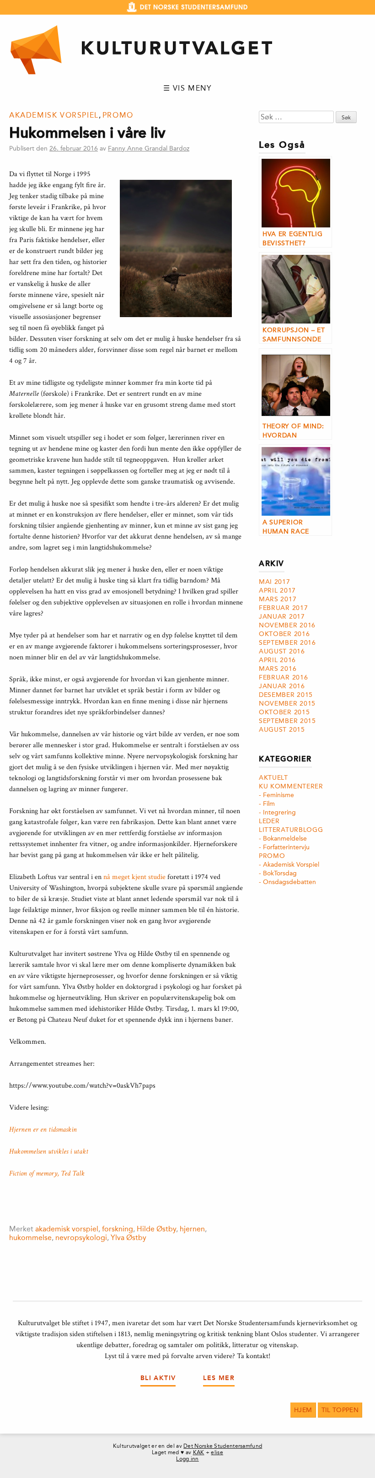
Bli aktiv (158, 1378)
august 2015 (282, 730)
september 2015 (287, 721)
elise (217, 1452)
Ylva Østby (128, 1237)
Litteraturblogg (291, 830)
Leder (269, 821)
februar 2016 (283, 677)
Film (269, 804)
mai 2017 (274, 582)
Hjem (303, 1410)
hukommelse (30, 1237)
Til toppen (340, 1410)
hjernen (192, 1228)
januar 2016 (282, 686)
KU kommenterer (291, 786)
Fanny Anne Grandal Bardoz (148, 148)
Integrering (279, 812)
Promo (118, 115)
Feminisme (278, 795)
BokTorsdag (280, 873)
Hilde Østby (156, 1228)
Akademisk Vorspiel (54, 115)
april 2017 (277, 590)
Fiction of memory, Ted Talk (47, 1173)
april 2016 (277, 660)
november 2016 (287, 625)
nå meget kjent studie (134, 877)
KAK (198, 1452)
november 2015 (287, 703)
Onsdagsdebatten (289, 882)
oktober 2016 (284, 634)
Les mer (219, 1378)
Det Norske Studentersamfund (222, 1446)
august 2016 (282, 651)
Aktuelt (273, 778)
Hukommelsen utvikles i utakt (48, 1151)
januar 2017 (282, 616)
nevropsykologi (81, 1237)
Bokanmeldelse (285, 838)
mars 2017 (277, 599)
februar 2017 (283, 608)
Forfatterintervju (286, 847)
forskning (117, 1228)
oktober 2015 (284, 712)
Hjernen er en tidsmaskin (43, 1129)
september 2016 (287, 643)
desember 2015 (286, 695)
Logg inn (187, 1459)
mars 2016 (277, 669)
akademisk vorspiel (66, 1228)
